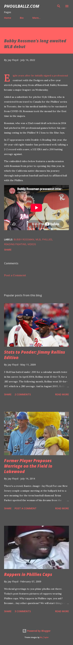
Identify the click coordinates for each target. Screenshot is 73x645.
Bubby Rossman (24, 239)
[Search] (59, 6)
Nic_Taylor (44, 637)
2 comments (23, 394)
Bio (22, 17)
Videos (32, 244)
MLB (38, 239)
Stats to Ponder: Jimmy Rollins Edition (34, 354)
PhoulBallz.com (21, 6)
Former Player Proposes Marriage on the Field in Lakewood (28, 466)
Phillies (47, 239)
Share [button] (8, 249)
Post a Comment (15, 275)
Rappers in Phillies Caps (28, 574)
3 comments (23, 611)
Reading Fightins (15, 244)
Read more (62, 394)
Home (7, 17)
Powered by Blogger (38, 630)
